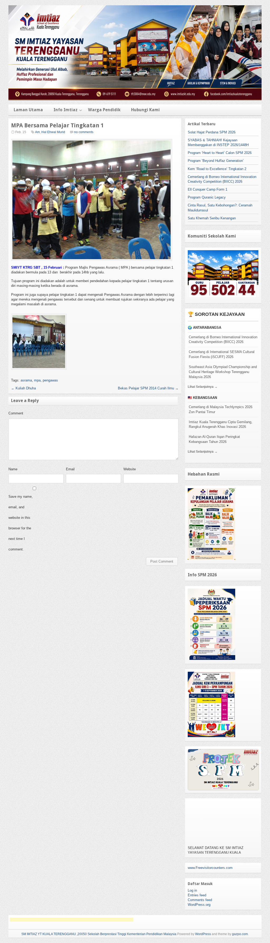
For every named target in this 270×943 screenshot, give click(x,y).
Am (37, 132)
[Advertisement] (71, 920)
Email (70, 469)
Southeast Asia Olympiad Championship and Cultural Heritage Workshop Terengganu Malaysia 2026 (223, 372)
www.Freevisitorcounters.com (210, 868)
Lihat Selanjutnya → (203, 387)
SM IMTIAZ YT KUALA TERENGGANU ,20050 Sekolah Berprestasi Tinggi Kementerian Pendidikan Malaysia (98, 934)
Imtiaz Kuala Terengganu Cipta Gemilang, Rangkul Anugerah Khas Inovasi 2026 (220, 424)
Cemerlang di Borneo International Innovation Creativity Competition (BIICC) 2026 (223, 339)
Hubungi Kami (145, 109)
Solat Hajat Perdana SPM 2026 (211, 132)
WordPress (203, 934)
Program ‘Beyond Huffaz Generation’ (216, 161)
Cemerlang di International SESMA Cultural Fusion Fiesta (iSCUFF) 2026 (221, 354)
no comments (83, 132)
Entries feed (197, 895)
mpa (37, 380)
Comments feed (200, 900)
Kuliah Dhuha (23, 388)
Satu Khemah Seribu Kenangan (212, 218)
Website (129, 469)
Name (12, 469)
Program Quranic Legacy (207, 197)
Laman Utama (28, 109)
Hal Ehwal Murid (53, 132)
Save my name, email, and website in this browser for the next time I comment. (20, 523)
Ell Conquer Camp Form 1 (207, 189)
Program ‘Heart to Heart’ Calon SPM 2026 (220, 153)
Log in (192, 890)
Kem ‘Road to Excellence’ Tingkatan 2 (217, 169)
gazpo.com (240, 934)
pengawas (50, 380)
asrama (26, 380)
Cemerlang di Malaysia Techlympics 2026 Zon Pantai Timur (220, 409)
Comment (15, 413)
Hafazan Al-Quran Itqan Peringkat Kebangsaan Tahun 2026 (214, 439)
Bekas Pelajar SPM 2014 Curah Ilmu (148, 388)
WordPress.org (199, 905)
